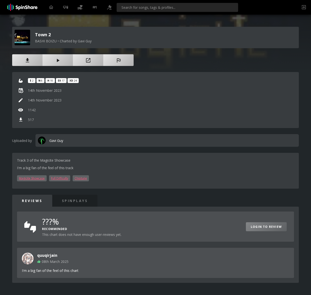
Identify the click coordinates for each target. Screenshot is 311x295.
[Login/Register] (303, 7)
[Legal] (109, 7)
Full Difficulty (59, 178)
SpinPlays (75, 200)
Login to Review (266, 227)
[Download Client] (65, 7)
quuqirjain (47, 255)
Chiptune (81, 178)
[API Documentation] (94, 7)
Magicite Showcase (32, 178)
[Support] (80, 7)
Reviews (32, 200)
